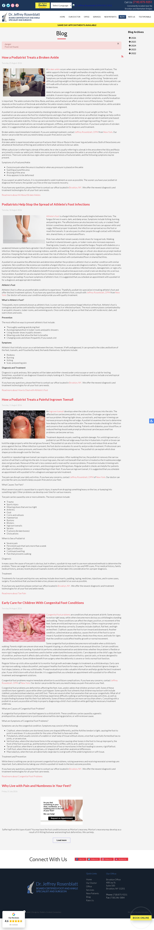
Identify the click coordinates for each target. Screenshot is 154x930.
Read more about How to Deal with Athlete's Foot (25, 390)
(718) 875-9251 (142, 2)
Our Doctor (74, 17)
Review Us (122, 859)
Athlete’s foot (53, 216)
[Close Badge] (24, 911)
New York (107, 132)
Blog (122, 17)
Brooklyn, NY (75, 187)
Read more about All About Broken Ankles (21, 195)
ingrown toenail (56, 411)
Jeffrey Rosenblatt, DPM (86, 132)
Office (86, 17)
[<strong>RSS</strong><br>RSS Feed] (122, 56)
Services (97, 17)
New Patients (110, 17)
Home (62, 17)
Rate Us (131, 17)
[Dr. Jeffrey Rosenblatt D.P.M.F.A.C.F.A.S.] (42, 7)
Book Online (141, 917)
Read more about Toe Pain (14, 593)
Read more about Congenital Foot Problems (22, 776)
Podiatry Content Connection (50, 912)
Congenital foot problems (58, 614)
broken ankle (54, 69)
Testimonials (145, 17)
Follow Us (94, 859)
